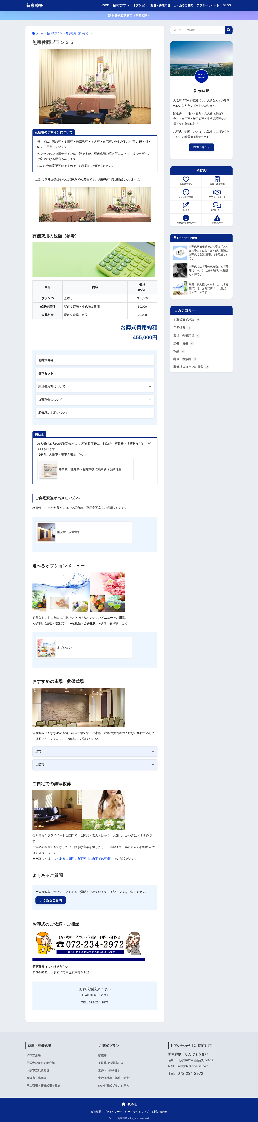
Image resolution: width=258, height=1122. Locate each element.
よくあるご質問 (183, 5)
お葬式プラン (121, 5)
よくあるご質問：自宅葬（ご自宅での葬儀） (83, 858)
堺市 (38, 751)
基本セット (45, 373)
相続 (178, 351)
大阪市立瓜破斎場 (38, 1070)
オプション (140, 5)
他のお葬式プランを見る (113, 1085)
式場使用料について (51, 386)
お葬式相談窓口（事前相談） (130, 15)
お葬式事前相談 (186, 319)
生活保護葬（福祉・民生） (115, 1077)
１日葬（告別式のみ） (112, 1062)
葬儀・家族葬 (184, 359)
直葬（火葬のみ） (109, 1070)
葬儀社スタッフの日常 (190, 367)
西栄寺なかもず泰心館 (41, 1062)
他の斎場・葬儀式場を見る (43, 1085)
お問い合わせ (201, 147)
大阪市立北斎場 (36, 1077)
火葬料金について (50, 399)
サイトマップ (141, 1111)
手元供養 (181, 327)
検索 (229, 30)
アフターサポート (208, 5)
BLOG (227, 5)
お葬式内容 (45, 360)
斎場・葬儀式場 (160, 5)
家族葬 (102, 1055)
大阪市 (39, 764)
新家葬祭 (34, 5)
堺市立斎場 (34, 1055)
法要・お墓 (183, 343)
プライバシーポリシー (117, 1111)
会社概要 (96, 1111)
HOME (105, 5)
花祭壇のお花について (53, 412)
